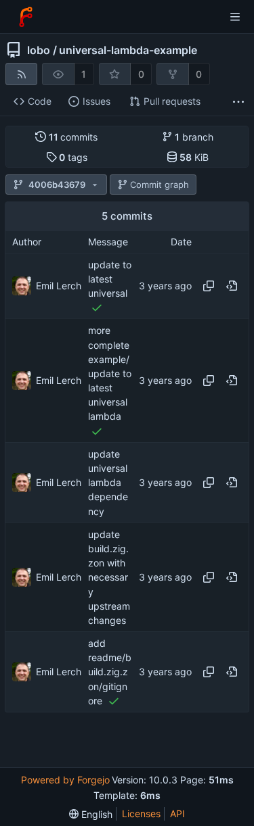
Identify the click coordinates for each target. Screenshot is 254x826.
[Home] (26, 17)
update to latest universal (109, 279)
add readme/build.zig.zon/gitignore (109, 671)
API (177, 813)
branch (194, 137)
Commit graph (159, 184)
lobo (38, 50)
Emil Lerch (58, 285)
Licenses (141, 813)
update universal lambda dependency (108, 482)
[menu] (90, 814)
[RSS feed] (21, 74)
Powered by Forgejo (65, 779)
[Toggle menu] (235, 17)
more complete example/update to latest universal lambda (109, 373)
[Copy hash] (208, 286)
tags (73, 157)
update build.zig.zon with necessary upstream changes (109, 577)
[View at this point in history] (231, 286)
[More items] (238, 102)
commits (73, 137)
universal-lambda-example (128, 50)
